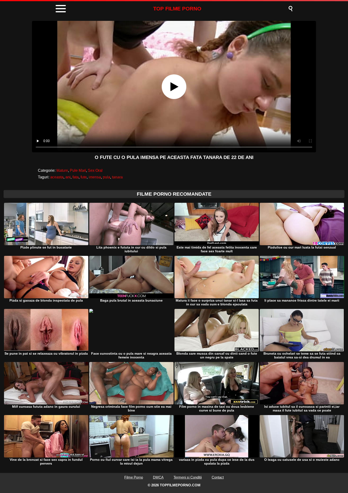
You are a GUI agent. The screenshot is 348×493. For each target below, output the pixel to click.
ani (68, 177)
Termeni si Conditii (188, 477)
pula (106, 177)
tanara (117, 177)
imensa (95, 177)
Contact (218, 477)
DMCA (158, 477)
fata (75, 177)
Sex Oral (95, 170)
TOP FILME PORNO (177, 9)
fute (83, 177)
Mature (62, 170)
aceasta (56, 177)
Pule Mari (78, 170)
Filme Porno (133, 477)
